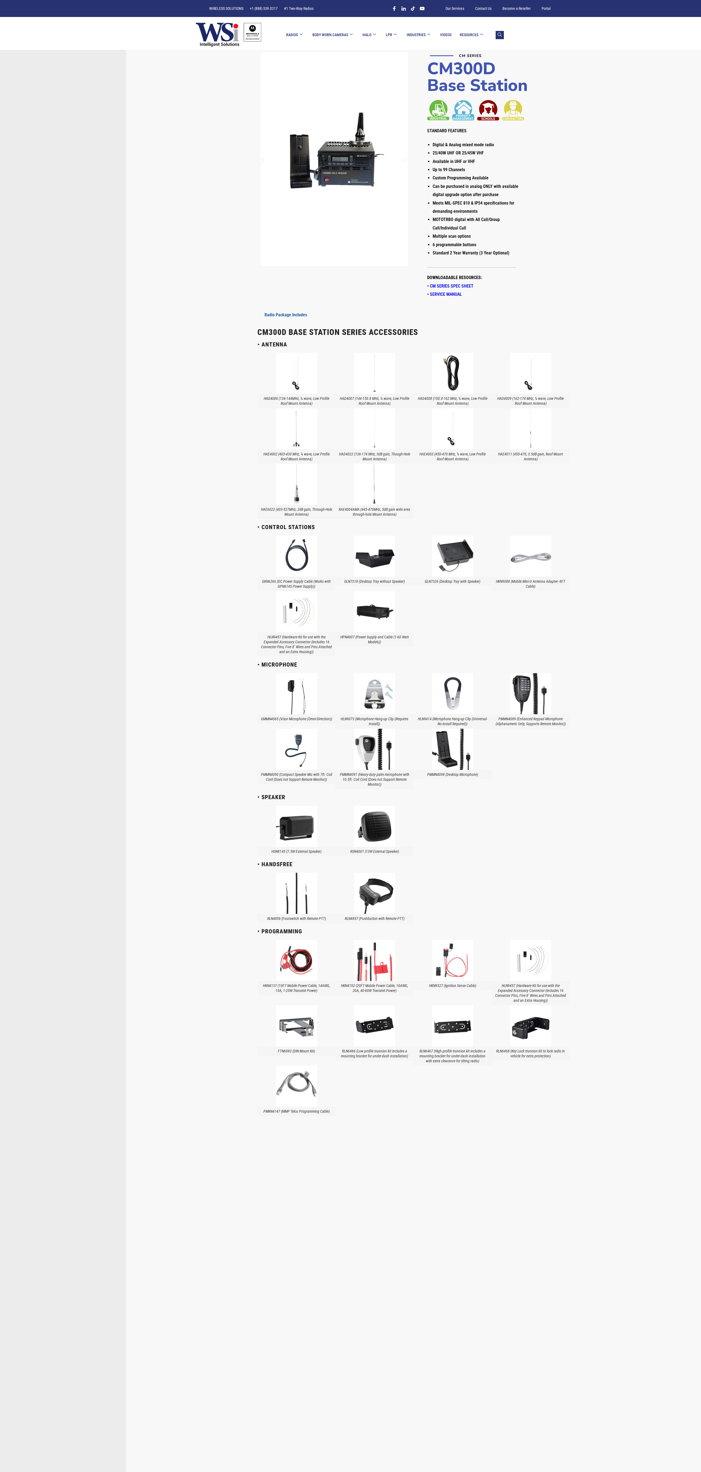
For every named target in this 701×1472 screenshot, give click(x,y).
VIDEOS (446, 35)
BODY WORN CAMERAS (330, 35)
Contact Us (483, 8)
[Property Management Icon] (463, 110)
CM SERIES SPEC (451, 286)
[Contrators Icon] (513, 110)
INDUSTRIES (416, 35)
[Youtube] (422, 10)
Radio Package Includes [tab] (286, 314)
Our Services (455, 8)
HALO (367, 35)
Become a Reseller (516, 8)
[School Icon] (488, 110)
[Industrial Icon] (438, 110)
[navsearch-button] (500, 35)
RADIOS (292, 35)
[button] (263, 159)
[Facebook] (394, 10)
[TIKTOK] (413, 10)
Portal (546, 8)
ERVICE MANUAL (447, 294)
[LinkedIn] (404, 10)
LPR (389, 35)
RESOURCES (469, 35)
